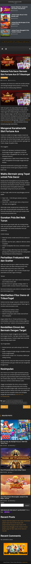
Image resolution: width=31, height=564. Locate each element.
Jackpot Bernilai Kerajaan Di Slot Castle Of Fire (20, 23)
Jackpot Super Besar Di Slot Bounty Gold (19, 15)
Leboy (10, 472)
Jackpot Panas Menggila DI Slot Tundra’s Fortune (20, 31)
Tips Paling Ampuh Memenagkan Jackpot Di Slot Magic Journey (14, 497)
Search (2, 502)
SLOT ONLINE (4, 77)
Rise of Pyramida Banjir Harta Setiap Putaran (13, 470)
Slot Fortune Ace (6, 403)
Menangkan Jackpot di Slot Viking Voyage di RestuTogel (27, 407)
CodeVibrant (24, 562)
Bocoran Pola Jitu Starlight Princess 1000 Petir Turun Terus (14, 442)
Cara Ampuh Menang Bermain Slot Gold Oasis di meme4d (5, 407)
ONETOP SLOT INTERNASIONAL (14, 401)
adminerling (12, 80)
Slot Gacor (14, 403)
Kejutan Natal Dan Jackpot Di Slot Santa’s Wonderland (19, 7)
